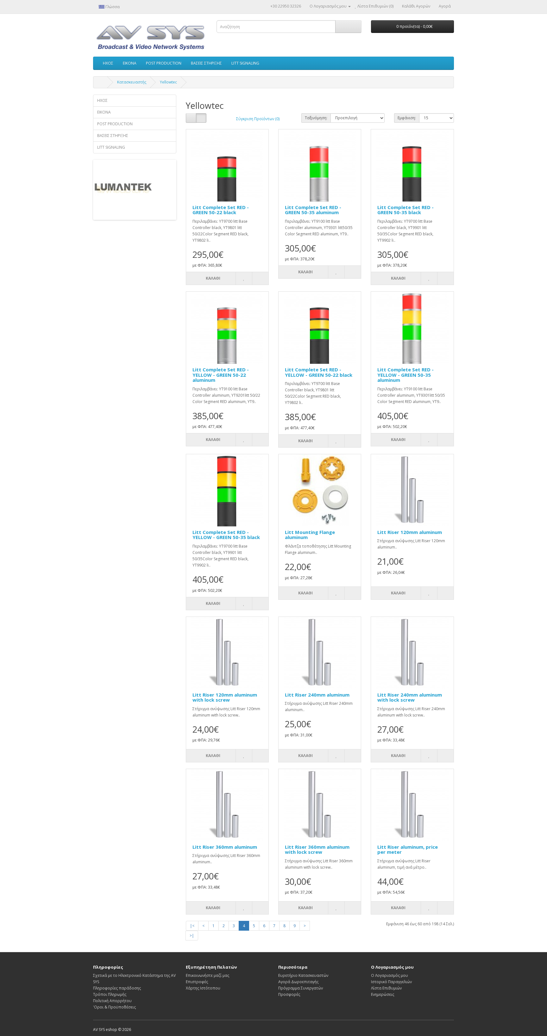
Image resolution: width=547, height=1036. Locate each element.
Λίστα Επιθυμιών (386, 988)
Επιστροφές (197, 981)
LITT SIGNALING (245, 63)
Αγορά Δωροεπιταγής (298, 981)
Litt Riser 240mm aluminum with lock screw (409, 697)
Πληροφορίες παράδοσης (117, 988)
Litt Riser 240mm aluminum (317, 695)
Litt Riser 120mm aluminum (409, 532)
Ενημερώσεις (382, 994)
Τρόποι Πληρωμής (109, 994)
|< (192, 925)
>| (192, 935)
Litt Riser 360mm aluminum (224, 847)
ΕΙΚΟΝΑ (129, 63)
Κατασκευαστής (131, 82)
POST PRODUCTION (163, 63)
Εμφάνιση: (407, 118)
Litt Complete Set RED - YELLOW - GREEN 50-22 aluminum (220, 374)
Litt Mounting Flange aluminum (310, 535)
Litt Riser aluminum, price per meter (407, 849)
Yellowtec (168, 82)
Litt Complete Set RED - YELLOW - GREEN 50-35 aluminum (405, 374)
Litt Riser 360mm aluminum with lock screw (317, 849)
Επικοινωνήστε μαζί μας (207, 975)
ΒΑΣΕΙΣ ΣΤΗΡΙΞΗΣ (206, 63)
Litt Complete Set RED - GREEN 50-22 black (220, 210)
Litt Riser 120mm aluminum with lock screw (224, 697)
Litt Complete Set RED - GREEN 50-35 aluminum (313, 210)
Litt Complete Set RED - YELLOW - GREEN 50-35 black (226, 535)
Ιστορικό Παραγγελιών (391, 981)
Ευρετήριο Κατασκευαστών (303, 975)
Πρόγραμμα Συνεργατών (300, 988)
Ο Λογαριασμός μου (389, 975)
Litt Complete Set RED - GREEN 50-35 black (405, 210)
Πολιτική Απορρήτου (112, 1000)
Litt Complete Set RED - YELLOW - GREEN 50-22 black (318, 372)
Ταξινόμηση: (316, 118)
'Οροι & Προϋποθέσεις (114, 1007)
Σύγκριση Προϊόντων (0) (258, 118)
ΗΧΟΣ (108, 63)
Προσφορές (289, 994)
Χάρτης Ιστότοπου (203, 988)
